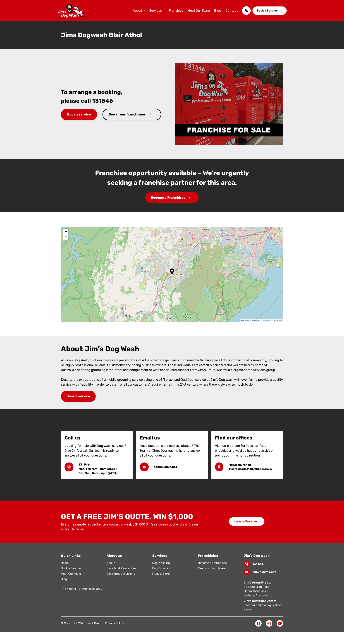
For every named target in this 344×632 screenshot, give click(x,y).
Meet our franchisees (212, 568)
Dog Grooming (161, 568)
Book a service (79, 114)
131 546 (258, 564)
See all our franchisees (127, 114)
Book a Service (267, 10)
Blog (64, 579)
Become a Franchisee (168, 198)
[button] (172, 271)
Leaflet (246, 320)
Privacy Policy (114, 623)
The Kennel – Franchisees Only (81, 589)
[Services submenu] (163, 11)
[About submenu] (144, 11)
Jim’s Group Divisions (121, 573)
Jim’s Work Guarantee (121, 568)
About (111, 563)
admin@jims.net (264, 572)
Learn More (243, 521)
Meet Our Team (71, 573)
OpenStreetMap (262, 320)
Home (65, 563)
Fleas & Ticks (161, 573)
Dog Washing (161, 563)
